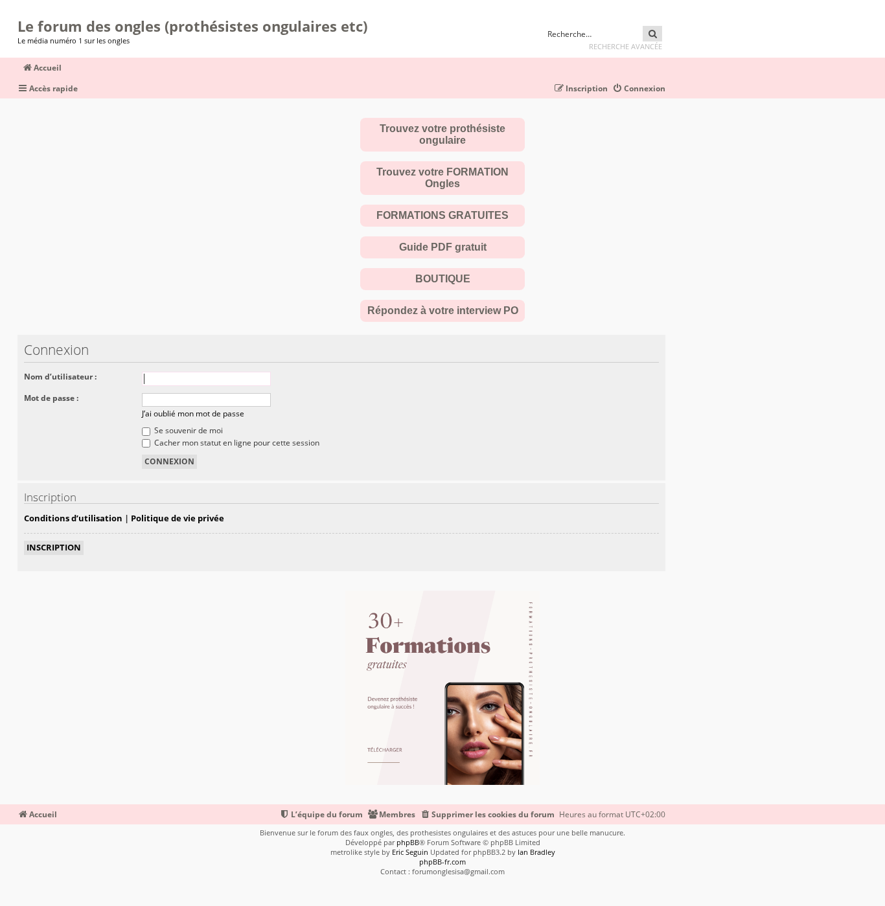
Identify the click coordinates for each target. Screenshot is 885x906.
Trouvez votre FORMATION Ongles (442, 177)
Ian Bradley (536, 852)
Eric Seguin (410, 852)
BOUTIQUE (442, 278)
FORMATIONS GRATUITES (442, 215)
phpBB (408, 842)
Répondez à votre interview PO (442, 310)
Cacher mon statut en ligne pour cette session (235, 442)
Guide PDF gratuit (443, 247)
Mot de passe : (51, 397)
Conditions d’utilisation (73, 518)
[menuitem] (638, 89)
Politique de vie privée (177, 518)
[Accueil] (21, 9)
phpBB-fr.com (442, 861)
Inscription (54, 547)
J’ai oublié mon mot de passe (193, 413)
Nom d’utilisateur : (60, 376)
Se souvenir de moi (187, 430)
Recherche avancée (625, 46)
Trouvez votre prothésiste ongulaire (442, 134)
